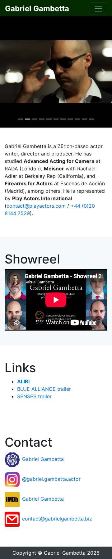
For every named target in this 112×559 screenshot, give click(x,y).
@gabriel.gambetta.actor (51, 479)
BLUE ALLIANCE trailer (44, 389)
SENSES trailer (34, 396)
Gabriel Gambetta (43, 459)
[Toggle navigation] (98, 8)
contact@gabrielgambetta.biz (57, 519)
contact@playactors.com (36, 206)
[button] (8, 72)
